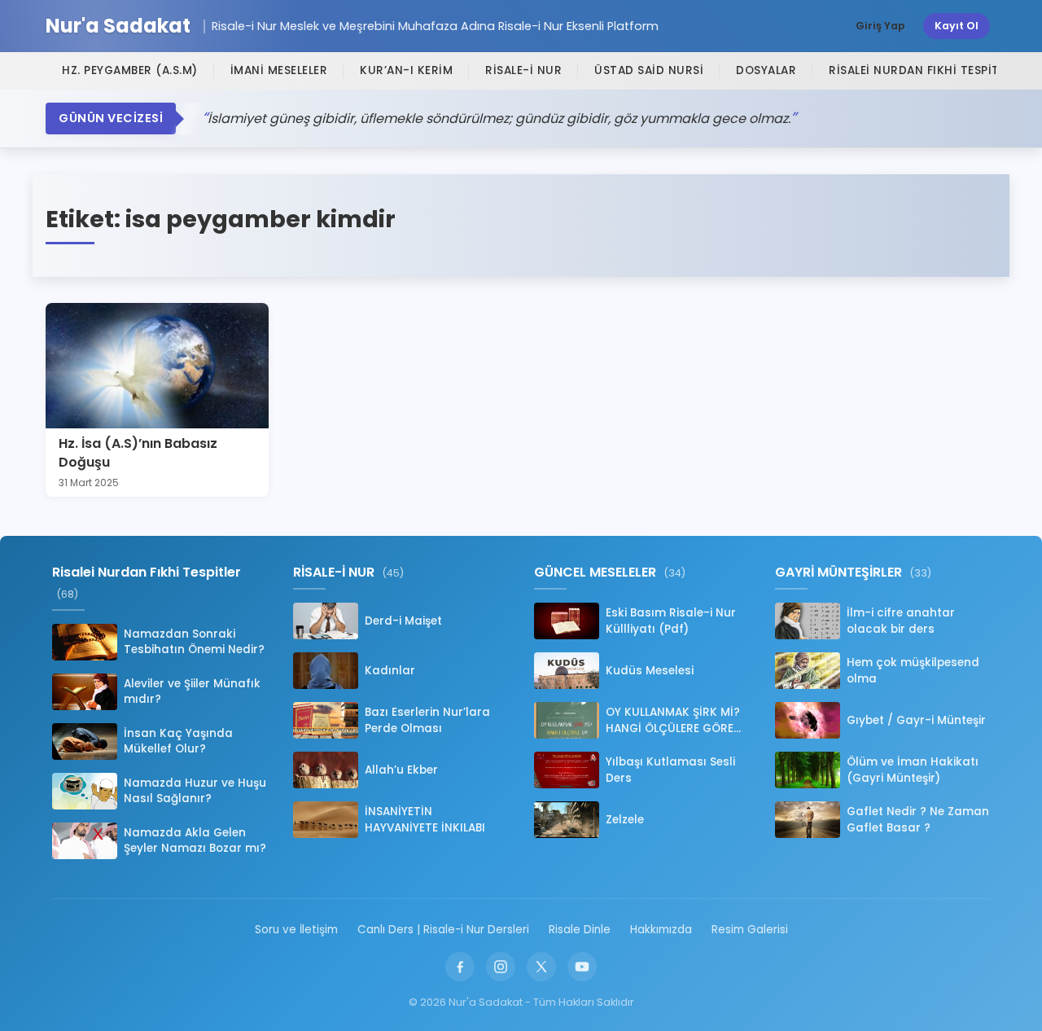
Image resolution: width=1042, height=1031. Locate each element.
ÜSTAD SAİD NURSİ (648, 70)
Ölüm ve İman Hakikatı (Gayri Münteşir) (913, 769)
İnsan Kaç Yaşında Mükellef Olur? (178, 741)
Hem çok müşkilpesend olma (913, 670)
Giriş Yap (880, 26)
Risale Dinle (580, 929)
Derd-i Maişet (403, 621)
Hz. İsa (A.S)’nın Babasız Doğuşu (138, 452)
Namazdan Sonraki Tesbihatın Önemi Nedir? (194, 641)
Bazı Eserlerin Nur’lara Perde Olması (427, 719)
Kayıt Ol (957, 26)
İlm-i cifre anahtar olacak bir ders (901, 620)
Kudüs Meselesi (650, 670)
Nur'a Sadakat (118, 26)
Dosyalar (766, 70)
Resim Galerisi (749, 929)
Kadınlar (390, 670)
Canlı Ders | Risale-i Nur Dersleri (443, 929)
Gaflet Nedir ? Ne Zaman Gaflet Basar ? (918, 819)
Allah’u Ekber (401, 770)
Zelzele (625, 819)
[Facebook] (460, 966)
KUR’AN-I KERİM (406, 70)
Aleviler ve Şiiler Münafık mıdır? (192, 691)
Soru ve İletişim (296, 929)
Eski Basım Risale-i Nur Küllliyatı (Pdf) (671, 620)
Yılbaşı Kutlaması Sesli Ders (670, 769)
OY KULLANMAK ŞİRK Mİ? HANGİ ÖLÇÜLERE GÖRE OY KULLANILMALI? (673, 719)
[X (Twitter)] (541, 966)
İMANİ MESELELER (279, 70)
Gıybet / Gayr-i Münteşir (916, 720)
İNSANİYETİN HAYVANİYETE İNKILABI (425, 819)
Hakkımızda (661, 929)
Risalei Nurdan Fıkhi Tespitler (923, 70)
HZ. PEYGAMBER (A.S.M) (130, 70)
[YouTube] (582, 966)
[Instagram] (500, 966)
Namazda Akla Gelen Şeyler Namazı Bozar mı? (195, 840)
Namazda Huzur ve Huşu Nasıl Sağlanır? (195, 790)
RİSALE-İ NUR (523, 70)
